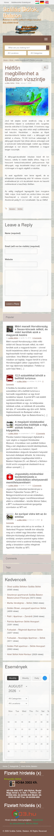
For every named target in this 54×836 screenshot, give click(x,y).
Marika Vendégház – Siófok (19, 602)
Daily (37, 678)
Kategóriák (14, 766)
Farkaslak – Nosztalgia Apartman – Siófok (26, 637)
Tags (8, 567)
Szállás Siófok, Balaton (20, 12)
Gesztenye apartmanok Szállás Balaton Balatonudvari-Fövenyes (25, 596)
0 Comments (37, 338)
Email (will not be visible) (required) (22, 246)
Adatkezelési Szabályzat (21, 2)
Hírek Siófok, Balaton (29, 766)
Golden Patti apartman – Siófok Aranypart (26, 646)
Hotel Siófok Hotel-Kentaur (19, 654)
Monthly (12, 678)
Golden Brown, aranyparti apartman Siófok (26, 608)
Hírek (11, 60)
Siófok (20, 209)
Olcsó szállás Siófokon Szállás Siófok (24, 586)
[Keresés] (47, 47)
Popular (10, 317)
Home (6, 2)
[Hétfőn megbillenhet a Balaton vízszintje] (27, 101)
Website (9, 259)
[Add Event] (45, 678)
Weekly (25, 678)
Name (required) (13, 233)
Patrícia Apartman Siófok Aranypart (23, 621)
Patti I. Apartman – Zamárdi (19, 616)
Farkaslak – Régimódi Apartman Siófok (25, 629)
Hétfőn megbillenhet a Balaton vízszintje (25, 73)
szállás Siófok (10, 83)
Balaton (12, 209)
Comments (11, 558)
